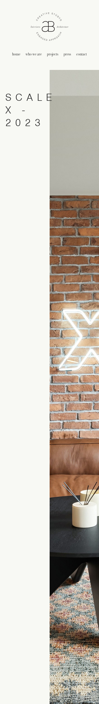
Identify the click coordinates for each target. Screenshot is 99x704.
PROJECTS (52, 54)
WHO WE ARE (34, 54)
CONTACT (81, 54)
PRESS (67, 54)
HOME (16, 54)
